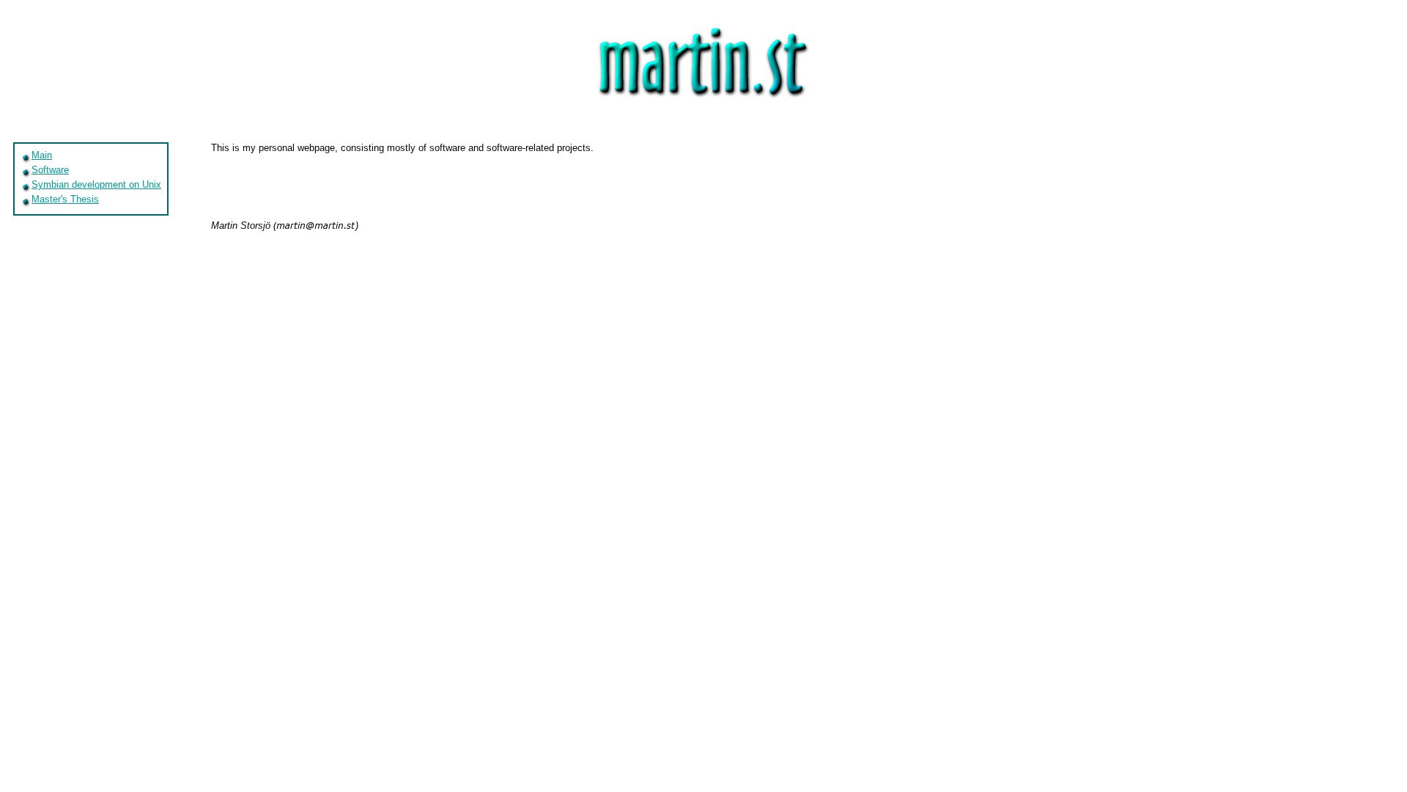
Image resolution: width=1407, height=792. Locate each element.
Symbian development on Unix (96, 184)
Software (50, 169)
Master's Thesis (65, 199)
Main (42, 155)
